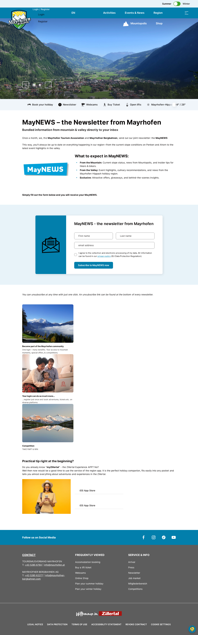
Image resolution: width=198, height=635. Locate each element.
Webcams (80, 573)
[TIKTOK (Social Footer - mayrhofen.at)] (164, 537)
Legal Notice (35, 624)
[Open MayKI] (192, 629)
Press (131, 567)
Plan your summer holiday (89, 583)
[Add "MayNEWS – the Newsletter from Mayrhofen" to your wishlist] (173, 121)
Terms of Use (79, 624)
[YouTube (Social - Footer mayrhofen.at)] (174, 537)
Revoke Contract (136, 624)
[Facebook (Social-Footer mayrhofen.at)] (144, 537)
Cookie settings (161, 624)
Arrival (131, 562)
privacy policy (104, 256)
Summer (166, 3)
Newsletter (134, 573)
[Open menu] (186, 13)
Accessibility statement (106, 624)
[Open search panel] (179, 13)
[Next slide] (48, 85)
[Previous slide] (25, 85)
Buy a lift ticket (83, 567)
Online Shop (81, 578)
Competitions (135, 589)
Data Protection (57, 624)
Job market (134, 578)
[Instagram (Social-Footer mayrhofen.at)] (154, 537)
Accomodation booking (87, 562)
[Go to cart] (173, 13)
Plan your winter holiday (88, 589)
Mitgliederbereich (137, 583)
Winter (186, 3)
